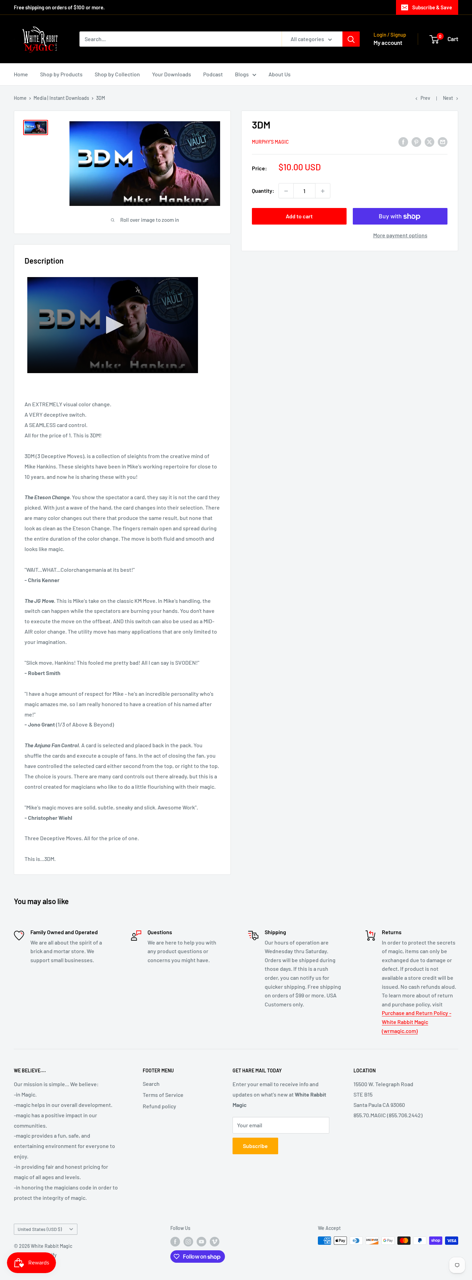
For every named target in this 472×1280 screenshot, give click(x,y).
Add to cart (299, 216)
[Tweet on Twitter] (429, 141)
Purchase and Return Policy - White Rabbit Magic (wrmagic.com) (416, 1021)
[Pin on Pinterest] (416, 141)
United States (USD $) (40, 1229)
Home (21, 74)
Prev (425, 98)
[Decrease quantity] (286, 191)
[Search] (351, 39)
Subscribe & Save (432, 7)
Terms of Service (163, 1094)
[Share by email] (442, 141)
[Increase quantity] (322, 191)
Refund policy (159, 1106)
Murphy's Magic (270, 142)
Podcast (213, 74)
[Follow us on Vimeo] (214, 1241)
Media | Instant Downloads (61, 98)
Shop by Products (61, 74)
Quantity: (263, 191)
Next (448, 98)
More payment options (400, 235)
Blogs (242, 74)
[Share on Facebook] (403, 141)
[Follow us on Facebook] (175, 1241)
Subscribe (255, 1145)
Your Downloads (171, 74)
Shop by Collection (117, 74)
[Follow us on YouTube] (201, 1241)
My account (388, 42)
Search (151, 1083)
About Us (279, 74)
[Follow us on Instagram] (188, 1241)
